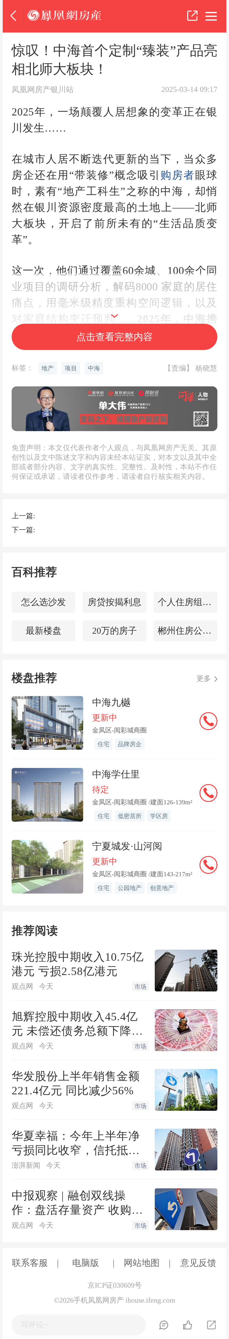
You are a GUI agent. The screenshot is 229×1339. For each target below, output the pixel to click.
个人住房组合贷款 (187, 602)
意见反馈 (198, 1263)
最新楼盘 (43, 630)
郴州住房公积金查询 (187, 630)
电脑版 (85, 1263)
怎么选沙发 (43, 602)
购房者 (177, 175)
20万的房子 (114, 630)
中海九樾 (111, 702)
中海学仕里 (116, 774)
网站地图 (142, 1263)
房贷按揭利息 (114, 602)
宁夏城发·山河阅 (127, 846)
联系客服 (30, 1263)
